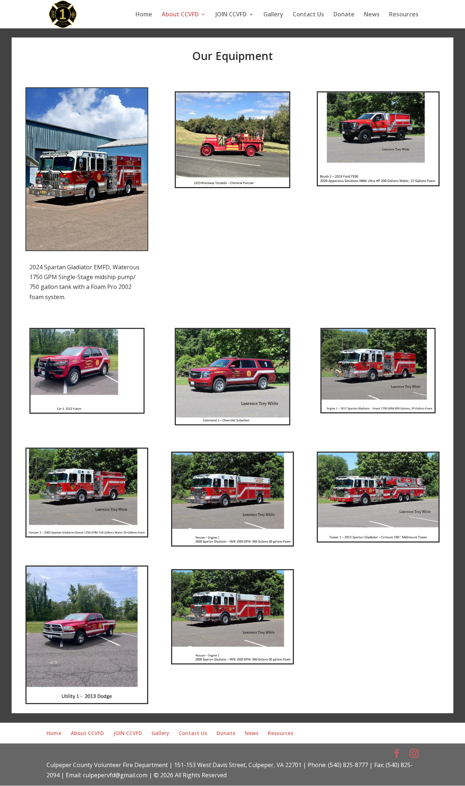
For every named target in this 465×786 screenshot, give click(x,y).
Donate (344, 15)
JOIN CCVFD (231, 15)
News (372, 15)
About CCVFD (180, 15)
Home (144, 15)
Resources (403, 15)
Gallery (273, 15)
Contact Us (308, 15)
